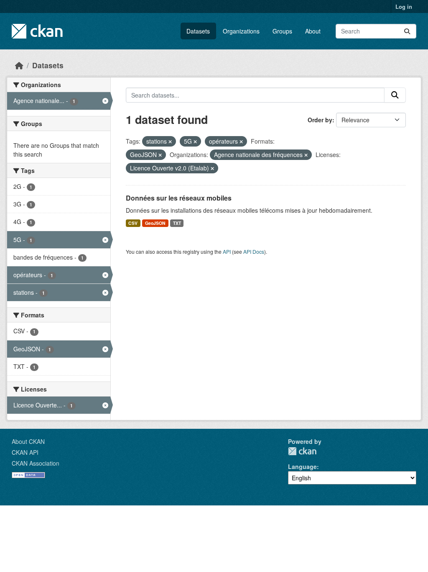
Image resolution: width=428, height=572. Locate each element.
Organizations (241, 31)
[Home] (19, 65)
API (227, 251)
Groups (282, 31)
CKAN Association (35, 463)
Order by (320, 120)
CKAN (302, 451)
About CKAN (28, 441)
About (313, 31)
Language (302, 466)
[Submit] (407, 31)
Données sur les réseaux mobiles (179, 198)
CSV (133, 223)
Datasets (198, 31)
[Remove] (170, 141)
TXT (177, 223)
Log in (403, 6)
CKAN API (25, 452)
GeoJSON (155, 223)
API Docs (253, 251)
